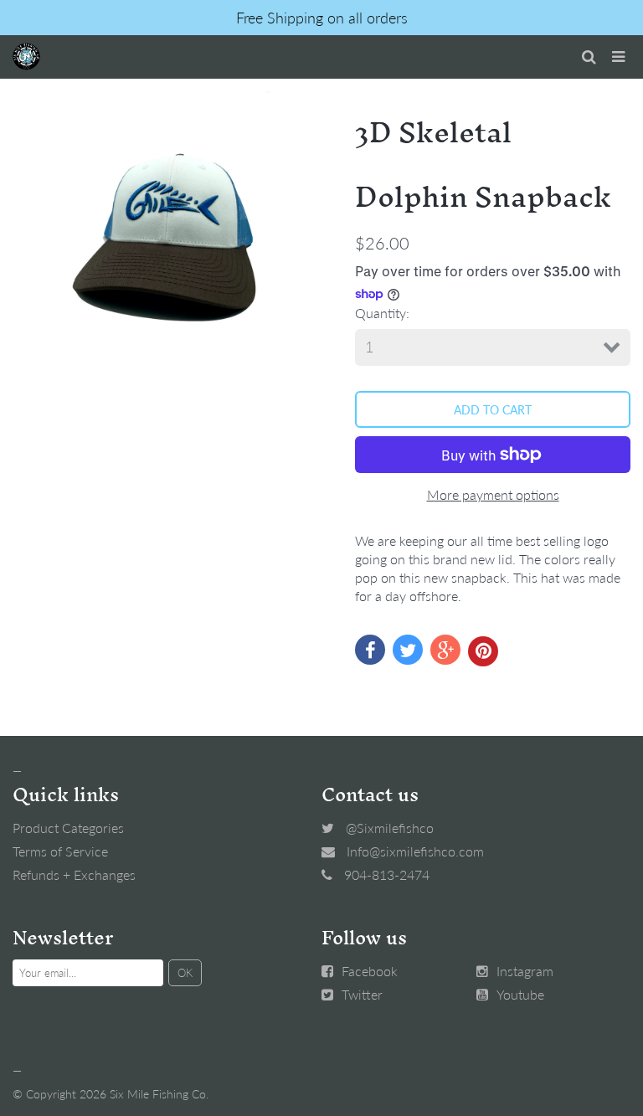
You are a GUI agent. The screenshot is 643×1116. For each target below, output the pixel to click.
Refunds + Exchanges (74, 874)
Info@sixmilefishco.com (415, 851)
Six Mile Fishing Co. (159, 1094)
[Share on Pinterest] (483, 651)
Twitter (362, 994)
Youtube (520, 994)
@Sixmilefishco (390, 828)
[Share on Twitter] (408, 650)
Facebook (370, 971)
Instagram (524, 971)
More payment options (493, 494)
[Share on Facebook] (370, 650)
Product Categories (68, 828)
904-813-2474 (387, 874)
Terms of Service (60, 851)
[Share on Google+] (445, 650)
